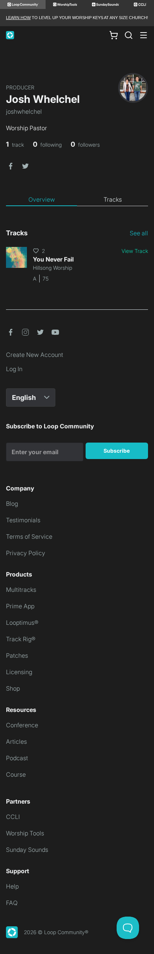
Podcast (17, 758)
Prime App (20, 606)
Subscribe (117, 450)
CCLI (13, 816)
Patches (17, 655)
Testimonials (23, 520)
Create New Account (34, 354)
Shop (13, 688)
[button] (10, 165)
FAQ (12, 902)
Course (16, 774)
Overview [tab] (41, 199)
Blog (12, 503)
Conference (22, 725)
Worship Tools (25, 833)
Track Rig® (21, 639)
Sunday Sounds (27, 849)
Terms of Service (29, 536)
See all (139, 233)
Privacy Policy (25, 553)
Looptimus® (22, 622)
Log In (14, 369)
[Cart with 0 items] (113, 35)
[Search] (128, 35)
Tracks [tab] (113, 199)
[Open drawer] (143, 35)
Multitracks (21, 589)
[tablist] (77, 200)
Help (12, 886)
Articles (16, 741)
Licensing (19, 672)
